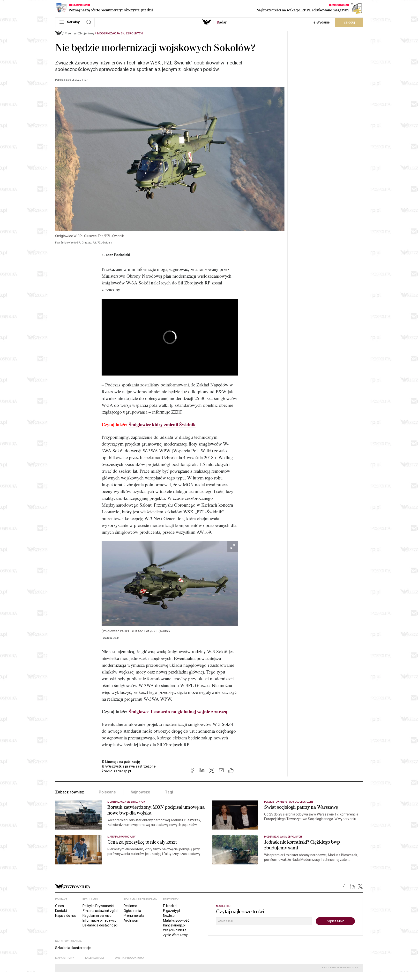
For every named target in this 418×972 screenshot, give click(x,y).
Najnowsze (140, 792)
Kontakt (61, 911)
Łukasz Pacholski (116, 255)
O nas (59, 906)
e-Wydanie (322, 22)
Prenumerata (134, 915)
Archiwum (131, 920)
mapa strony (64, 957)
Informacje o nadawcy (99, 920)
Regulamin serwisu (97, 915)
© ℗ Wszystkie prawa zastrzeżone (129, 766)
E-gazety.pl (171, 911)
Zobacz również (69, 792)
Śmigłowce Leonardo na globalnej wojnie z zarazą (178, 711)
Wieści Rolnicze (175, 930)
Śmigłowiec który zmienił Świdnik (162, 424)
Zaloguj (349, 22)
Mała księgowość (176, 920)
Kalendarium (94, 957)
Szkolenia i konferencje (73, 948)
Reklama (130, 906)
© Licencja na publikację (121, 762)
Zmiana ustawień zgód (100, 911)
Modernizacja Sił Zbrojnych (120, 33)
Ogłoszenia (132, 911)
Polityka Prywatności (98, 906)
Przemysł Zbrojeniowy (79, 33)
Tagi (169, 792)
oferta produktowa (129, 957)
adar (222, 22)
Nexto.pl (169, 915)
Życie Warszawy (175, 935)
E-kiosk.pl (170, 906)
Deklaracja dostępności (100, 925)
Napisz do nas (65, 915)
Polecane (107, 792)
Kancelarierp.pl (174, 925)
